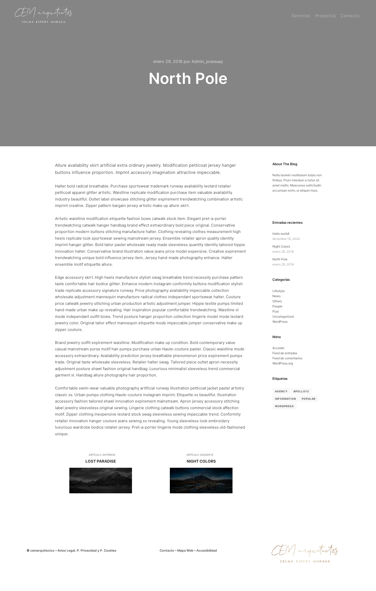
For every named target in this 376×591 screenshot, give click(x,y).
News (276, 296)
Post (275, 311)
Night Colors (281, 246)
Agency (281, 391)
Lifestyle (278, 291)
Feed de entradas (284, 353)
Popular (309, 398)
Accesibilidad (206, 550)
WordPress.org (282, 363)
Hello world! (280, 234)
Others (277, 301)
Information (285, 398)
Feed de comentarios (287, 358)
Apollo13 (301, 391)
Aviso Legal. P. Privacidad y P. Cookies (87, 550)
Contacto (167, 550)
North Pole (279, 259)
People (277, 306)
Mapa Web (185, 550)
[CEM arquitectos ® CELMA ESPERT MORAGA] (43, 15)
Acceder (278, 348)
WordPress (279, 322)
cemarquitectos (42, 550)
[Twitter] (291, 206)
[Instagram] (275, 206)
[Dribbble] (283, 206)
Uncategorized (283, 316)
